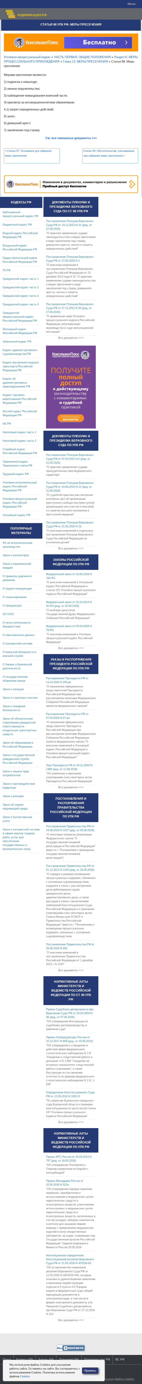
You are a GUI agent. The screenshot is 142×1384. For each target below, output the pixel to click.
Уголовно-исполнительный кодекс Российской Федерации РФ (20, 486)
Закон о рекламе (13, 796)
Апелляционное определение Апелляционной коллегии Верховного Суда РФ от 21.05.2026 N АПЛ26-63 (70, 1259)
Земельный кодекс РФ (17, 341)
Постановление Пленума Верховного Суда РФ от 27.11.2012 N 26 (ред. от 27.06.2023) (69, 308)
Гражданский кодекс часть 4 (21, 304)
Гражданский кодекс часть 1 (21, 278)
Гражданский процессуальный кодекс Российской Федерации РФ (20, 316)
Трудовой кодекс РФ (16, 474)
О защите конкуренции (17, 588)
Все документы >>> (71, 337)
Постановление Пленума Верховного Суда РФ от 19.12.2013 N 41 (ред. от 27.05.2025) (69, 224)
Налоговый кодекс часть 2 (19, 440)
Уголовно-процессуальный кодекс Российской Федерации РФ (20, 502)
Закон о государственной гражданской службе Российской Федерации (19, 758)
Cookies (25, 1376)
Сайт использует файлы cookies (113, 1378)
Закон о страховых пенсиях (20, 697)
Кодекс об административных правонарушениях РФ (16, 382)
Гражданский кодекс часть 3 (21, 295)
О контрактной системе (17, 643)
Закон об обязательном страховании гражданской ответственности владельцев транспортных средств (20, 726)
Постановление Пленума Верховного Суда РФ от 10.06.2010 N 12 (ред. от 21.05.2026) (69, 486)
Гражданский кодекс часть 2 (21, 287)
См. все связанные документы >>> (71, 138)
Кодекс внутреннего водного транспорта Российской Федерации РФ (21, 366)
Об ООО (8, 614)
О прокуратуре (12, 605)
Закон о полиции (13, 689)
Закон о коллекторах (16, 555)
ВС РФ (119, 1359)
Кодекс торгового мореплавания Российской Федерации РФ (19, 398)
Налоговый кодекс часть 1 (19, 432)
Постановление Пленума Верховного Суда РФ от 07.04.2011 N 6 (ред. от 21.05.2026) (69, 458)
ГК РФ (6, 270)
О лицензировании (14, 597)
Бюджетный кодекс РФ (17, 224)
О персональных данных (18, 634)
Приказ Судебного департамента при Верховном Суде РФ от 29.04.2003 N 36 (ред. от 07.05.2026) (69, 1013)
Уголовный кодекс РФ (16, 515)
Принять (90, 1370)
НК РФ (7, 423)
